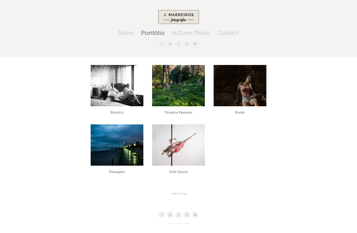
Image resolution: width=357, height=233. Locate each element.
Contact (228, 33)
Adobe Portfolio (183, 223)
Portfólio (153, 33)
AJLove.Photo (191, 33)
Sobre (125, 33)
